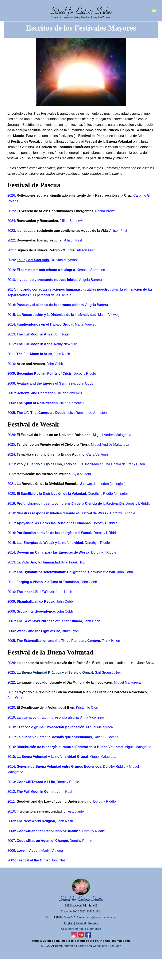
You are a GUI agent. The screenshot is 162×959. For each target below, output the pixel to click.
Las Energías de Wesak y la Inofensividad (50, 543)
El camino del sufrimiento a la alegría (46, 270)
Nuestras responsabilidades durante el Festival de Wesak (62, 513)
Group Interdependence (36, 611)
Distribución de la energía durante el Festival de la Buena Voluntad (70, 747)
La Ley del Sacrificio (33, 260)
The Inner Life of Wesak (35, 592)
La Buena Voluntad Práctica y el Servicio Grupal (55, 672)
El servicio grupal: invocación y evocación (50, 727)
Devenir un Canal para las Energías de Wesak (53, 552)
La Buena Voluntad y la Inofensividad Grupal (52, 756)
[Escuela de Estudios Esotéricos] (81, 9)
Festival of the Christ (33, 860)
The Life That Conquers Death (41, 412)
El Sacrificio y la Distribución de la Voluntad (51, 493)
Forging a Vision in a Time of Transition (47, 582)
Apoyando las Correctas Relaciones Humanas (54, 523)
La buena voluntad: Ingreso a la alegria (48, 717)
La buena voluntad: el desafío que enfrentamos (54, 737)
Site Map (115, 945)
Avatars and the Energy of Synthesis (46, 383)
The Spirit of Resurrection (37, 403)
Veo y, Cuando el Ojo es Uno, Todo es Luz (50, 464)
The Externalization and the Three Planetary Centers (58, 640)
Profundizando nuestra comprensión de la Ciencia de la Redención (70, 503)
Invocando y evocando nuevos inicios (47, 280)
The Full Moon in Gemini (36, 791)
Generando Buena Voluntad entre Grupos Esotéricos (59, 766)
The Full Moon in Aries (34, 334)
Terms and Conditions (92, 945)
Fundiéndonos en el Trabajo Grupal (45, 324)
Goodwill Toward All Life (36, 782)
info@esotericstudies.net (101, 917)
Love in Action (28, 850)
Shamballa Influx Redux (36, 601)
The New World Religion (36, 821)
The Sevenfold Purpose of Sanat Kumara (49, 621)
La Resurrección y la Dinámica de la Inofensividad (56, 315)
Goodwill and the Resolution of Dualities (49, 831)
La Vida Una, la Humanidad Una (42, 562)
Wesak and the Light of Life (38, 631)
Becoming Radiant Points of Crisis (44, 373)
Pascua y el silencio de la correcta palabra (50, 305)
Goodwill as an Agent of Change (42, 840)
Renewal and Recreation (36, 393)
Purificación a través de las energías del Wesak (54, 533)
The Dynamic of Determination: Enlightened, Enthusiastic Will (66, 572)
